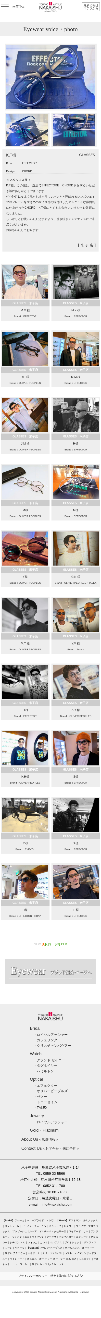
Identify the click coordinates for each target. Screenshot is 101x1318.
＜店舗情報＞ (40, 1139)
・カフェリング (45, 1040)
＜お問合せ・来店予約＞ (50, 1148)
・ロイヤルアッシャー (50, 1035)
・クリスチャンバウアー (52, 1046)
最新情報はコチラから (91, 7)
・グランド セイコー (49, 1060)
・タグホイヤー (45, 1065)
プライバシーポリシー (33, 1276)
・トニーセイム (45, 1102)
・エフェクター (45, 1086)
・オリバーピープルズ (50, 1091)
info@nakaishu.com (57, 1204)
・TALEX (40, 1108)
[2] (46, 944)
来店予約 (19, 6)
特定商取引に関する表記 (66, 1276)
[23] (57, 944)
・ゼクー (40, 1097)
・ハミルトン (43, 1071)
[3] (49, 944)
